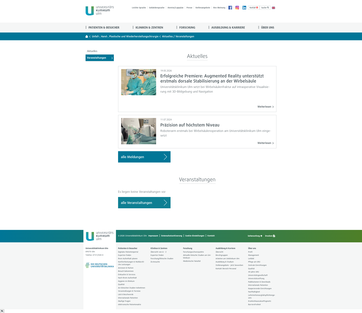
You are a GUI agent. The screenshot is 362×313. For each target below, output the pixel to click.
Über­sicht (219, 252)
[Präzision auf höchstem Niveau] (138, 130)
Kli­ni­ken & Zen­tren (149, 27)
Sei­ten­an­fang (254, 236)
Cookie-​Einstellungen (194, 235)
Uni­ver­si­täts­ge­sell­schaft (258, 275)
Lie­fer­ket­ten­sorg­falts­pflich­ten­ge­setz (261, 296)
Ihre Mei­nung (219, 7)
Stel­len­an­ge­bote (202, 7)
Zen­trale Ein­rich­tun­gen (257, 265)
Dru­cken (269, 236)
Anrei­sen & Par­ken (125, 268)
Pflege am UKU (254, 262)
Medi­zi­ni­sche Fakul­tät (192, 261)
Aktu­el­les (92, 51)
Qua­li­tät (121, 284)
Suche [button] (264, 7)
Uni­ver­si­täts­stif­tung (256, 278)
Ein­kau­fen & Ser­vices (126, 274)
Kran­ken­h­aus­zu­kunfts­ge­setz (259, 301)
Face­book (230, 8)
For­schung (187, 27)
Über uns (267, 27)
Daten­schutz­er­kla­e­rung (171, 235)
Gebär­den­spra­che (156, 7)
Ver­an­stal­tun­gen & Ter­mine (129, 291)
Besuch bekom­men (125, 271)
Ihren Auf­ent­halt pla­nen (127, 258)
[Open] (2, 311)
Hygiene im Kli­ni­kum (126, 281)
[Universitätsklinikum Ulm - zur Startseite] (87, 36)
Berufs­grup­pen (222, 255)
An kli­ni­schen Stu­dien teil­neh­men (131, 288)
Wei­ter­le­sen (264, 106)
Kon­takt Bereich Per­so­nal (226, 268)
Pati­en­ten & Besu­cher (103, 27)
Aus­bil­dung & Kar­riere (228, 27)
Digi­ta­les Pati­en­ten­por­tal (128, 252)
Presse (189, 7)
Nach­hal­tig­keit (254, 292)
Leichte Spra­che (139, 7)
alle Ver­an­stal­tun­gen (136, 203)
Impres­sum (153, 235)
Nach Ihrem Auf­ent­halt (127, 278)
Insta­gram (237, 8)
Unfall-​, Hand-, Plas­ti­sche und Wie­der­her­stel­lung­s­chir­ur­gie (125, 36)
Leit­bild (251, 258)
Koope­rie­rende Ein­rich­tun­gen (260, 288)
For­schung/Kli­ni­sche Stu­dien (162, 258)
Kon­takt (211, 235)
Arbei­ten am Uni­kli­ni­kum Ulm (227, 258)
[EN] (273, 7)
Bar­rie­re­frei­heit (254, 304)
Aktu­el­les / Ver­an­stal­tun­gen (178, 36)
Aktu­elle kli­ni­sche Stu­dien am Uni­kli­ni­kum (197, 256)
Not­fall (253, 7)
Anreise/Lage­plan (175, 7)
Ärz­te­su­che (155, 262)
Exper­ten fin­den (124, 255)
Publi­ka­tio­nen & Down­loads (259, 282)
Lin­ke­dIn (244, 8)
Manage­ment (253, 255)
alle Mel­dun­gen (132, 157)
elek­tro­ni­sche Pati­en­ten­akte (129, 304)
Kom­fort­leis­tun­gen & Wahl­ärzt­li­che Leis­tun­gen (131, 263)
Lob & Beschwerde (125, 294)
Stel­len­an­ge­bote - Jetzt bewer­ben (229, 265)
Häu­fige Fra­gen (124, 301)
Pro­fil (250, 252)
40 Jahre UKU (253, 272)
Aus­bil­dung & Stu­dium (225, 262)
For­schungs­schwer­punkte (193, 252)
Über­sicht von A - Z (158, 252)
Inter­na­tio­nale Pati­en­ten (128, 298)
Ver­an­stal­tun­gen (96, 57)
